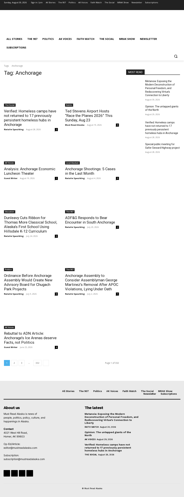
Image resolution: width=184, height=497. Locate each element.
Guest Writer (10, 178)
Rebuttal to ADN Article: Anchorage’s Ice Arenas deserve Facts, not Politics (30, 338)
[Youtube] (178, 8)
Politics (8, 269)
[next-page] (46, 363)
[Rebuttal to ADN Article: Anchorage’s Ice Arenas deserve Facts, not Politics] (31, 315)
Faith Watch (92, 427)
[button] (175, 56)
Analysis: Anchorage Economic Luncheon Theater (29, 171)
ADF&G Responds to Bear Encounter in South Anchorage (90, 220)
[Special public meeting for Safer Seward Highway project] (134, 148)
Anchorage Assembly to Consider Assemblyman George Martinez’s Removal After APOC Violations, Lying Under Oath (91, 282)
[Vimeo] (173, 8)
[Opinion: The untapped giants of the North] (134, 110)
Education (9, 211)
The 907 (69, 211)
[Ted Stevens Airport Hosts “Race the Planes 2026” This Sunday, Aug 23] (92, 93)
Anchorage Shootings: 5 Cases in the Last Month (90, 171)
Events (69, 105)
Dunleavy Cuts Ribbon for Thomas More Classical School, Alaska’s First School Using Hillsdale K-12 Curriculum (30, 224)
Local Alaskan (72, 163)
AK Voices (9, 163)
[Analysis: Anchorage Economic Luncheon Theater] (31, 151)
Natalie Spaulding (14, 129)
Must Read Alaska (74, 125)
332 (37, 362)
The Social (10, 105)
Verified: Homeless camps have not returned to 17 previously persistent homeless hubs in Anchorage (30, 118)
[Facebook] (158, 8)
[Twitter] (168, 8)
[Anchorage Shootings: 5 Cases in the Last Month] (92, 151)
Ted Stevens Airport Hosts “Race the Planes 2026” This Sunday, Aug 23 (88, 115)
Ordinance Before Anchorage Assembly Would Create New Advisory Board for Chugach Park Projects (28, 282)
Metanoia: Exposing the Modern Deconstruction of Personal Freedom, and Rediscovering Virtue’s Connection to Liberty (160, 88)
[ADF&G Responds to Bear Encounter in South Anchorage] (92, 199)
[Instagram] (163, 8)
